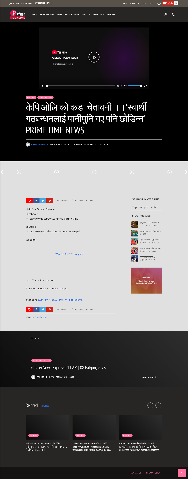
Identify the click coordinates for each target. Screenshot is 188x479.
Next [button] (186, 172)
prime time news (73, 300)
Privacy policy (131, 3)
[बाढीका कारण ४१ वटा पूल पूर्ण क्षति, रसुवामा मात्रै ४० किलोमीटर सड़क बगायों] (19, 172)
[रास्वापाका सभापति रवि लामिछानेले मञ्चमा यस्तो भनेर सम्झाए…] (132, 172)
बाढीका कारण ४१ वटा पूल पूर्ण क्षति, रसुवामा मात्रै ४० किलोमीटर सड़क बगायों (47, 448)
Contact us (148, 3)
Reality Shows (107, 15)
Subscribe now (42, 3)
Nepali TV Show (89, 15)
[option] (19, 172)
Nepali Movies (47, 15)
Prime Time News (45, 97)
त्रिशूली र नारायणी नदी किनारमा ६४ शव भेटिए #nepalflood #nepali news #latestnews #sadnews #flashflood (139, 449)
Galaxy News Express (41, 360)
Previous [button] (2, 172)
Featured (31, 97)
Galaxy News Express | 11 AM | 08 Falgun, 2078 (68, 367)
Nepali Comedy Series (68, 15)
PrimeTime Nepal (39, 144)
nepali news (57, 300)
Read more (148, 377)
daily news (44, 300)
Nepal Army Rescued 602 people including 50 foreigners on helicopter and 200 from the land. (92, 448)
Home (35, 15)
